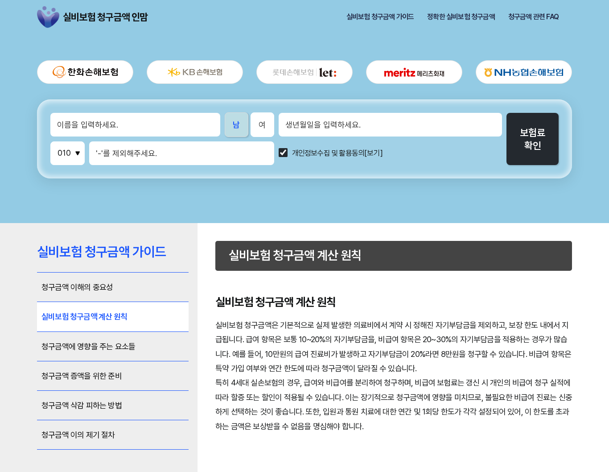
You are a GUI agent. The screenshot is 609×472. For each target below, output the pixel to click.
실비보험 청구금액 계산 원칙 (84, 316)
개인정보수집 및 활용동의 (328, 153)
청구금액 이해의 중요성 (77, 287)
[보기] (373, 153)
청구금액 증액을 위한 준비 (81, 376)
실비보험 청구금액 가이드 (380, 17)
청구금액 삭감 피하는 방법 (81, 405)
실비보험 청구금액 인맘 (48, 17)
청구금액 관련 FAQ (533, 17)
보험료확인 (532, 139)
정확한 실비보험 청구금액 (461, 17)
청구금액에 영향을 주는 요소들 (88, 346)
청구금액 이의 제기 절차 (78, 434)
